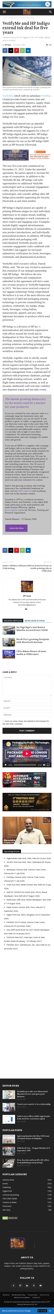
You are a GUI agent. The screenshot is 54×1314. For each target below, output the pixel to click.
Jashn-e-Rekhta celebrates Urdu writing (15, 567)
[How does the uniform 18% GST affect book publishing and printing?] (9, 1163)
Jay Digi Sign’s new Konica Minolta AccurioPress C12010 (32, 628)
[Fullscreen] (48, 765)
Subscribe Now (16, 528)
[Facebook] (5, 50)
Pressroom (13, 18)
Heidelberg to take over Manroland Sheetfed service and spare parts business (32, 1094)
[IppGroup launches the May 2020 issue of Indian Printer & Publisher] (9, 1139)
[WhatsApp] (22, 50)
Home (5, 18)
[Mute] (44, 765)
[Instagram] (20, 1285)
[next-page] (8, 663)
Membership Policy (18, 1295)
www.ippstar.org (13, 510)
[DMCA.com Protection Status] (10, 1219)
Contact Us (36, 1297)
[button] (4, 12)
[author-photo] (27, 592)
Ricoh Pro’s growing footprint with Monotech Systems (32, 641)
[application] (27, 753)
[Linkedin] (28, 50)
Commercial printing (27, 18)
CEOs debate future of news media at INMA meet (31, 653)
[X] (10, 50)
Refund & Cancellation (22, 1297)
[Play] (6, 765)
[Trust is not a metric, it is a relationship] (9, 1107)
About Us (6, 1295)
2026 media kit (25, 491)
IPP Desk (8, 45)
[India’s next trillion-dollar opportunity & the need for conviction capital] (9, 1119)
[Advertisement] (27, 985)
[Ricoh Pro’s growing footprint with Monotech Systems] (9, 642)
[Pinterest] (16, 50)
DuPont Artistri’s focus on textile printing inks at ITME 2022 (39, 568)
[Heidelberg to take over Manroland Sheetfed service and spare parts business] (9, 1094)
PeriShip (46, 95)
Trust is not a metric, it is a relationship (33, 1104)
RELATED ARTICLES (13, 621)
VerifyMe (8, 95)
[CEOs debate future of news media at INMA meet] (9, 654)
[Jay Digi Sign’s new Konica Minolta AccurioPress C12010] (9, 630)
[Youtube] (40, 1285)
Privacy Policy (32, 1295)
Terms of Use (44, 1295)
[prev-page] (4, 663)
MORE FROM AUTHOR (35, 621)
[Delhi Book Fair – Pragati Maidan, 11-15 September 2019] (9, 1151)
